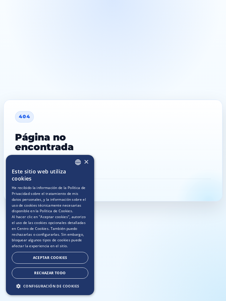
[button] (50, 285)
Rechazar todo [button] (50, 272)
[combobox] (78, 162)
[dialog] (50, 225)
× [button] (86, 162)
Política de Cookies (56, 210)
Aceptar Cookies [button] (50, 257)
